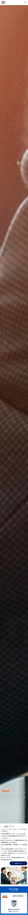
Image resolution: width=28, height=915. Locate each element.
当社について (18, 863)
